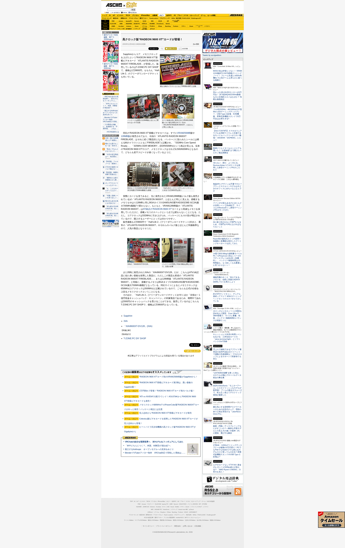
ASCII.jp (114, 5)
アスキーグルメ (133, 18)
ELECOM (113, 23)
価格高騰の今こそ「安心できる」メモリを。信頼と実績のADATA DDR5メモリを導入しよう (227, 279)
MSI (152, 21)
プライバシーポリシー (164, 526)
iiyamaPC (129, 21)
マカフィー (113, 28)
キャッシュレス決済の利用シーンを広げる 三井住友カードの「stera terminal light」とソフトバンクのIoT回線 (227, 337)
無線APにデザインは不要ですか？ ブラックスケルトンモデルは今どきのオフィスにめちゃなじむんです (228, 187)
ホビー (161, 15)
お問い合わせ (187, 526)
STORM (204, 504)
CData (160, 26)
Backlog (168, 26)
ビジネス (120, 15)
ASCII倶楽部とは (113, 132)
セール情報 (211, 15)
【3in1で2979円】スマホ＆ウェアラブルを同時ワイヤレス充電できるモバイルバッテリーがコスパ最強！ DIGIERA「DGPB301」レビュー (227, 135)
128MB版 (125, 136)
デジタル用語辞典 (169, 517)
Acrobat (121, 26)
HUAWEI (152, 23)
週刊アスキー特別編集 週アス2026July (111, 66)
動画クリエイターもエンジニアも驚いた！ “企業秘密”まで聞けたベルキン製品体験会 (227, 150)
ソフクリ (207, 26)
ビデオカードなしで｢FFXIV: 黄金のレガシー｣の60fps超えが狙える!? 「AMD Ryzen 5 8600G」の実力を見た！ (227, 468)
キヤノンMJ (121, 28)
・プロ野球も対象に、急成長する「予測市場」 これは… (110, 127)
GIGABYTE (137, 23)
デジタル (135, 15)
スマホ (185, 15)
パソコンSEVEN (144, 21)
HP (168, 21)
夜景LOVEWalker (178, 520)
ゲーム (203, 15)
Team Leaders (168, 515)
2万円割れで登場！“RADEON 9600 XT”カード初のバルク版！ (167, 391)
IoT (114, 15)
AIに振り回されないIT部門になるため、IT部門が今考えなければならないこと (227, 224)
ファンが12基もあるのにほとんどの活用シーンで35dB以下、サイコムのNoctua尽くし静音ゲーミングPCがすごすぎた (227, 206)
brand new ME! (183, 509)
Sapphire (128, 316)
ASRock (144, 23)
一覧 (161, 48)
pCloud (152, 28)
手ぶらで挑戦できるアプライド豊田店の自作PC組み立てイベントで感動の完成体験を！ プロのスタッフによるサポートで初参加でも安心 (227, 354)
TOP (131, 501)
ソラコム (144, 26)
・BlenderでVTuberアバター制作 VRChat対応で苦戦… (110, 120)
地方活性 (178, 18)
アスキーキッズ (106, 18)
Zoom (191, 26)
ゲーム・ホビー (131, 5)
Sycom (136, 21)
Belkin (168, 23)
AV (175, 15)
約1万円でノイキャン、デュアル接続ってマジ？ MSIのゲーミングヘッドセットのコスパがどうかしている (227, 297)
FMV (113, 21)
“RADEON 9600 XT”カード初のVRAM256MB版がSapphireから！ (168, 377)
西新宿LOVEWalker (166, 520)
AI (110, 15)
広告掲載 (197, 526)
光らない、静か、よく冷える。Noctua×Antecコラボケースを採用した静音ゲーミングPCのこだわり (226, 166)
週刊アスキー (144, 18)
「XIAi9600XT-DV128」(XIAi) (138, 326)
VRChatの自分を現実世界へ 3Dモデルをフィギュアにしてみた (154, 442)
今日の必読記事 (148, 517)
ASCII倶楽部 (236, 15)
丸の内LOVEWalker (203, 520)
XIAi (126, 321)
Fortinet (175, 26)
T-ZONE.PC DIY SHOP (135, 338)
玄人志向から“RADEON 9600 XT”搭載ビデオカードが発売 (165, 413)
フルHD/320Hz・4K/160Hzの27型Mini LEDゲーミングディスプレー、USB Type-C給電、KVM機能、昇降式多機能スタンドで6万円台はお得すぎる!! (227, 114)
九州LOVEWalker (190, 520)
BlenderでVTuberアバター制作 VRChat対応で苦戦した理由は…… (155, 453)
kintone (128, 26)
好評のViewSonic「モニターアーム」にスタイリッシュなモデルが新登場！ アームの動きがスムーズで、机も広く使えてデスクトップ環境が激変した (227, 390)
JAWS (113, 26)
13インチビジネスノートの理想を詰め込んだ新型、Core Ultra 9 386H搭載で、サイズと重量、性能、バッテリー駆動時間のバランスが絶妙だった (227, 315)
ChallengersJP (196, 18)
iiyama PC (165, 504)
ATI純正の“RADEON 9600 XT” (157, 209)
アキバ (179, 15)
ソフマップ (136, 28)
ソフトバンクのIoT (199, 26)
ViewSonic (160, 23)
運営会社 (177, 526)
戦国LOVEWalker (215, 520)
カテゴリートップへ (192, 351)
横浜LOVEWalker (153, 520)
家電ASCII (124, 18)
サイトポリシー (148, 526)
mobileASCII (180, 517)
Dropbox (152, 26)
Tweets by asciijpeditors (212, 55)
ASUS (160, 21)
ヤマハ (184, 26)
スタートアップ (194, 15)
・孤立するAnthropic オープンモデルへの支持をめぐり (110, 113)
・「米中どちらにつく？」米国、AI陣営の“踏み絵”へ (110, 106)
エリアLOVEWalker (141, 520)
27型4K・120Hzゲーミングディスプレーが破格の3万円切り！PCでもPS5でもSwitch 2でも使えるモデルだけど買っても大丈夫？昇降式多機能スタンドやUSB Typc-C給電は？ (227, 451)
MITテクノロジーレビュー (193, 517)
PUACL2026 (186, 18)
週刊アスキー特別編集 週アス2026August (111, 37)
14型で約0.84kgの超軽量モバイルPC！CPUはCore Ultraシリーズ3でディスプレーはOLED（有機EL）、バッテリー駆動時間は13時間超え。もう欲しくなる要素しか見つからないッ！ (227, 259)
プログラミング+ (165, 18)
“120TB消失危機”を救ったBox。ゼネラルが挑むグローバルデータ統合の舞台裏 (227, 375)
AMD (121, 23)
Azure (137, 26)
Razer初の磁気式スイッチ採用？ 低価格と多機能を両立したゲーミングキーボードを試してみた (228, 241)
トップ (104, 15)
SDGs (173, 18)
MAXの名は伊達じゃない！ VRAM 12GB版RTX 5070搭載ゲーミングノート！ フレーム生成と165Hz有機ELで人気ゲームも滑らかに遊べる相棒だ (227, 75)
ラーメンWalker (129, 520)
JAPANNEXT (129, 29)
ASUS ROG (129, 23)
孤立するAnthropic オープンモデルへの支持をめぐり (149, 449)
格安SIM (115, 18)
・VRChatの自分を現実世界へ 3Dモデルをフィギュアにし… (110, 99)
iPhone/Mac (145, 15)
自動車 (154, 15)
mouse (121, 21)
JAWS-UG (146, 506)
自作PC (169, 15)
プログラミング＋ (179, 515)
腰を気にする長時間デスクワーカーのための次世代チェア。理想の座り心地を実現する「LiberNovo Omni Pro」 (227, 410)
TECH (128, 15)
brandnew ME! (144, 29)
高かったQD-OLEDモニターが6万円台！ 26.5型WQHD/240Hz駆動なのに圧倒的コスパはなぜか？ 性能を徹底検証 (227, 95)
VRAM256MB (183, 133)
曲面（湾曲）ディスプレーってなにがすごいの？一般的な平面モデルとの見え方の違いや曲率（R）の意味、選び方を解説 (227, 429)
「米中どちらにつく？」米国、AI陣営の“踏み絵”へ (148, 445)
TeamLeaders (153, 18)
